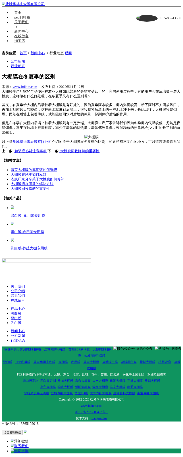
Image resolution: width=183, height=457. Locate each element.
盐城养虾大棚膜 (62, 393)
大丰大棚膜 (100, 380)
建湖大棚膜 (117, 380)
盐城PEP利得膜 (94, 355)
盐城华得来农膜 (44, 362)
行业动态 (18, 66)
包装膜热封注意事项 (30, 151)
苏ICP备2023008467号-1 (91, 412)
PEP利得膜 (22, 362)
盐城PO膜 (81, 393)
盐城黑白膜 (129, 362)
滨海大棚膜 (100, 387)
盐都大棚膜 (152, 380)
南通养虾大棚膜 (148, 393)
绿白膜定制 (30, 380)
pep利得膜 (22, 17)
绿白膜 (16, 318)
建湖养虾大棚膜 (124, 393)
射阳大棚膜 (83, 387)
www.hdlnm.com (24, 87)
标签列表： (12, 349)
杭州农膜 (164, 362)
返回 (68, 53)
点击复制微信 (12, 432)
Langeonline (99, 418)
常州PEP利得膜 (30, 349)
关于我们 (21, 22)
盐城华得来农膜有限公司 (32, 142)
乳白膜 (16, 323)
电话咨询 (21, 451)
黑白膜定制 (48, 380)
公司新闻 (18, 61)
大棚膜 (63, 362)
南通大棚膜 (135, 387)
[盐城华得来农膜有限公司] (23, 4)
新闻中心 (21, 31)
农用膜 (75, 362)
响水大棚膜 (65, 387)
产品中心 (18, 309)
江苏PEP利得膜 (54, 349)
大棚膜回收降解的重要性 (79, 151)
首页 (17, 13)
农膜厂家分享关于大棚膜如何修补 (37, 179)
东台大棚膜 (83, 380)
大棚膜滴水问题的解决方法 (32, 184)
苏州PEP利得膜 (79, 349)
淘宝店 (19, 41)
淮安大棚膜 (117, 387)
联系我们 (30, 27)
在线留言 (21, 36)
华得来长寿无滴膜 (36, 393)
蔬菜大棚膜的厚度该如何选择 (34, 170)
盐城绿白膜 (110, 362)
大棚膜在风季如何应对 (28, 174)
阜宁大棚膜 (48, 387)
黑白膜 (16, 313)
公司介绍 (18, 291)
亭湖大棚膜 (135, 380)
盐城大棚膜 (91, 362)
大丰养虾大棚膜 (101, 393)
